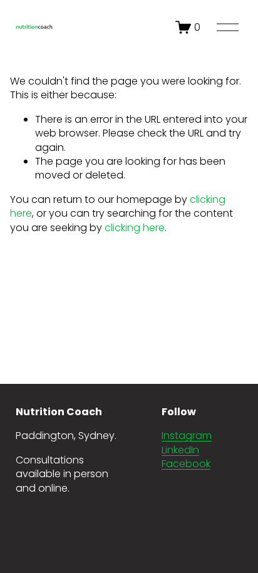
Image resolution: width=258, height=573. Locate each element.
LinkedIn (180, 450)
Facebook (186, 464)
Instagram (187, 436)
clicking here (135, 227)
